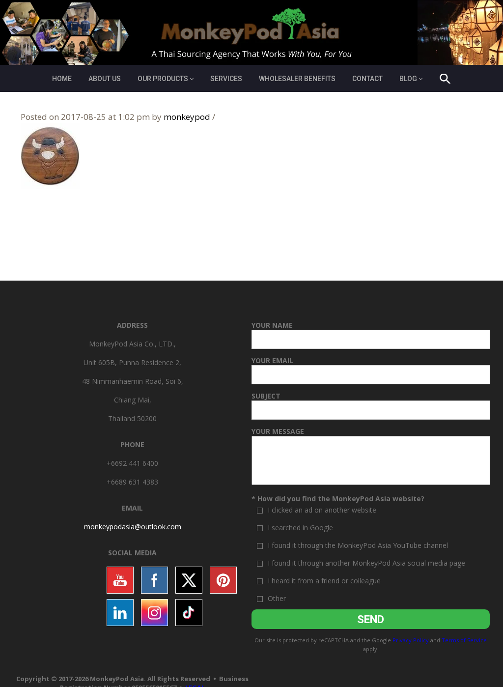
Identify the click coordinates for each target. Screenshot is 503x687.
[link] (132, 526)
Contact (367, 79)
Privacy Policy (410, 640)
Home (62, 79)
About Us (104, 79)
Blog (408, 79)
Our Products (163, 79)
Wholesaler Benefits (297, 79)
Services (226, 79)
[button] (445, 80)
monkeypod (187, 116)
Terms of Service (464, 640)
